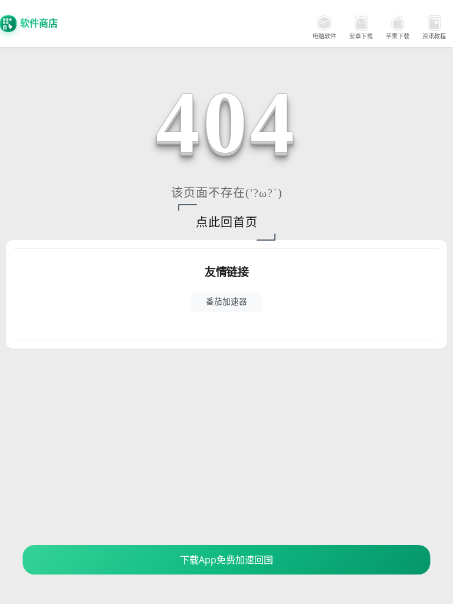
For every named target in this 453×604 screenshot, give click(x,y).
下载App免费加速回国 (226, 559)
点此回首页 (227, 222)
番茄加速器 (226, 301)
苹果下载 (397, 36)
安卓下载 (361, 36)
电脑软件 (324, 36)
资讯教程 (434, 36)
